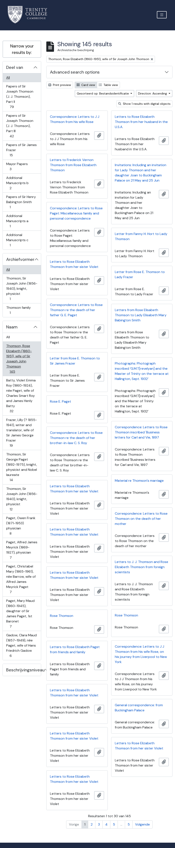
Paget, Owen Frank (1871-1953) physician (20, 526)
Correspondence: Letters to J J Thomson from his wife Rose (74, 119)
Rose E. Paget (60, 401)
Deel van (14, 67)
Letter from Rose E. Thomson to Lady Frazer (140, 274)
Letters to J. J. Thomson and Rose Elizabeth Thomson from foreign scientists (141, 567)
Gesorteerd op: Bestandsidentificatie (103, 93)
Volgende (142, 824)
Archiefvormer (20, 259)
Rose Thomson (126, 615)
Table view (110, 85)
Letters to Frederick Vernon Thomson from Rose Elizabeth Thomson (73, 165)
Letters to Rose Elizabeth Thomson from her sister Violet (74, 264)
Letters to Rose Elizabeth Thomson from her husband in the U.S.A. (141, 121)
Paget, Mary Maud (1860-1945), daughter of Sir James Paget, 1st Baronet (20, 613)
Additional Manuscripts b (17, 182)
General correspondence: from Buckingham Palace (139, 707)
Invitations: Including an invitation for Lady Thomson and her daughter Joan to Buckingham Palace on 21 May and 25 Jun (140, 173)
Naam (12, 327)
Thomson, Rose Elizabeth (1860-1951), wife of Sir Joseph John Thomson (19, 358)
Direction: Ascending (153, 93)
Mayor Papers (17, 166)
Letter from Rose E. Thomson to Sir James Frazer (75, 361)
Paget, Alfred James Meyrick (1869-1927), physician (21, 550)
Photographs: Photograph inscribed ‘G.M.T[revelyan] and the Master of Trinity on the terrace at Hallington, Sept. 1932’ (142, 371)
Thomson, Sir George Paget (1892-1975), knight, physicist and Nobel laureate (21, 467)
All (8, 77)
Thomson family (18, 310)
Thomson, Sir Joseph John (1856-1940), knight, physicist (21, 288)
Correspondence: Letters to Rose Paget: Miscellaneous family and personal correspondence (76, 213)
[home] (29, 14)
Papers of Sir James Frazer (21, 149)
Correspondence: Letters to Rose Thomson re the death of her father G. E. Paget (76, 310)
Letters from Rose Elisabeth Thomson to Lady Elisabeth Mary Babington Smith (140, 315)
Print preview (61, 85)
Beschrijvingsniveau (23, 670)
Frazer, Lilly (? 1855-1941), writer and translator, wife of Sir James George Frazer (21, 432)
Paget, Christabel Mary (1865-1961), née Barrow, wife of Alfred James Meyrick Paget (21, 579)
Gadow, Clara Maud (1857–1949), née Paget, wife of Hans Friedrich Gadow (21, 645)
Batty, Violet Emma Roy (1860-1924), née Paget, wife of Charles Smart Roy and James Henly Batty (21, 395)
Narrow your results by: (22, 49)
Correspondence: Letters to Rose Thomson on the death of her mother (141, 518)
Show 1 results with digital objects (146, 104)
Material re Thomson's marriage (139, 480)
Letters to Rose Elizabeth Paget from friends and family (75, 649)
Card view (87, 85)
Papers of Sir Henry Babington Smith (21, 201)
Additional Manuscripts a (17, 220)
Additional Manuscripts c (17, 239)
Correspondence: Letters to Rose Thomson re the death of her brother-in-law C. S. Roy (76, 437)
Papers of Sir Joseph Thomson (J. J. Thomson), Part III (19, 125)
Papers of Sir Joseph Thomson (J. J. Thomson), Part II (19, 96)
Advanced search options (75, 72)
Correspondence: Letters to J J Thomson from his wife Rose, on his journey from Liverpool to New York (141, 654)
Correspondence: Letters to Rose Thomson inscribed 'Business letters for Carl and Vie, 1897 (141, 432)
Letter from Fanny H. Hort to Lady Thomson (141, 236)
